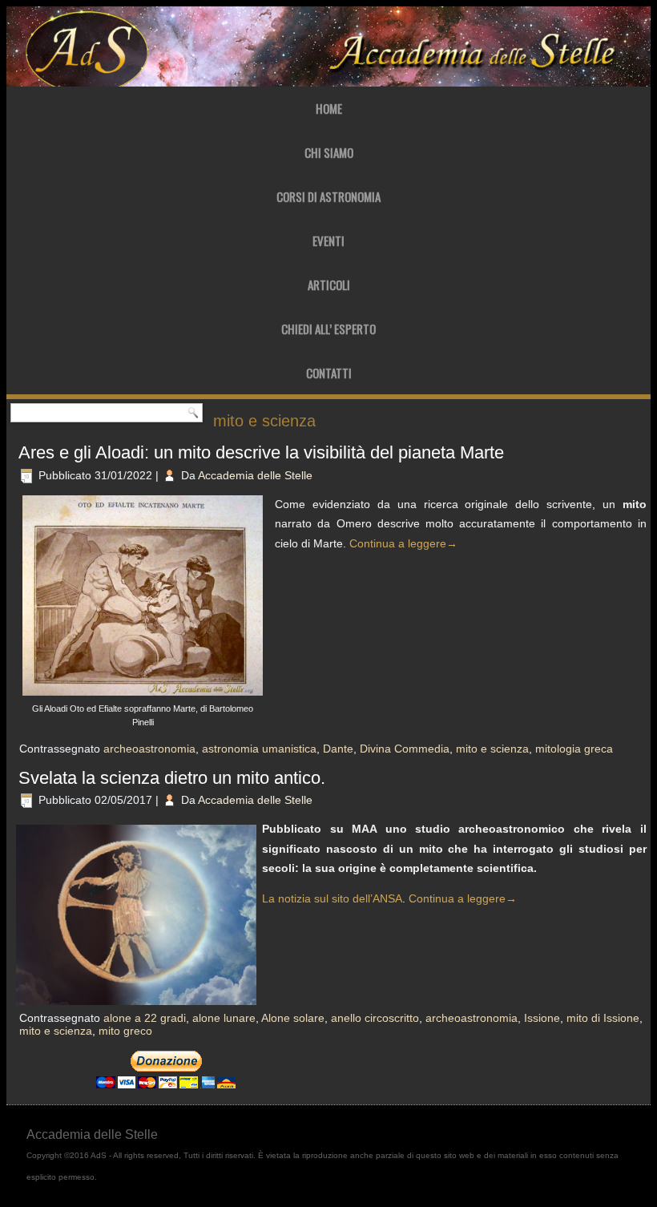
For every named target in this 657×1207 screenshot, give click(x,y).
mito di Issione (602, 1017)
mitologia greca (574, 748)
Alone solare (292, 1017)
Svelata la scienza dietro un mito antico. (171, 778)
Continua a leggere (403, 543)
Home (329, 108)
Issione (542, 1017)
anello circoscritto (375, 1017)
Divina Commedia (404, 748)
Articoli (329, 284)
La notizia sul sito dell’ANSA (332, 898)
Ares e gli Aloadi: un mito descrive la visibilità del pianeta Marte (261, 452)
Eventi (328, 240)
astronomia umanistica (259, 748)
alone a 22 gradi (144, 1017)
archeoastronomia (149, 748)
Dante (338, 748)
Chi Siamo (328, 152)
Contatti (329, 372)
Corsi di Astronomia (328, 196)
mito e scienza (492, 748)
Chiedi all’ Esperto (328, 328)
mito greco (125, 1030)
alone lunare (224, 1017)
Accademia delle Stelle (255, 475)
